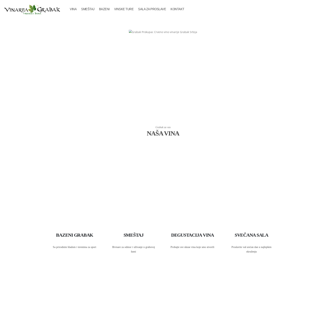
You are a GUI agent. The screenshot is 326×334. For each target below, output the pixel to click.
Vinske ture (124, 9)
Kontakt (177, 9)
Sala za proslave (152, 9)
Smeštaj (88, 9)
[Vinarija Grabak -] (32, 9)
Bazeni (104, 9)
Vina (73, 9)
